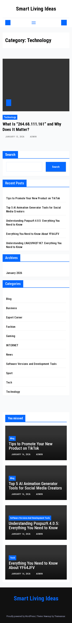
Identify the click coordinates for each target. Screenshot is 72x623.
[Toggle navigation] (34, 22)
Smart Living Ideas (36, 9)
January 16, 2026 (21, 454)
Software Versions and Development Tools (31, 364)
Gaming (10, 336)
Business (11, 308)
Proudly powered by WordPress (21, 616)
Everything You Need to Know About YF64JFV (32, 234)
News (9, 354)
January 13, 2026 (15, 136)
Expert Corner (14, 317)
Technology (10, 117)
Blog (9, 299)
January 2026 (14, 273)
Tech (9, 382)
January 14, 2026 (21, 534)
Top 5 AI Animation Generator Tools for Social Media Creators (35, 486)
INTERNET (12, 345)
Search (10, 154)
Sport (9, 373)
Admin (33, 136)
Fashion (10, 326)
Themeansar (59, 616)
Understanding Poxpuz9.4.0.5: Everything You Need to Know (34, 525)
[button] (58, 22)
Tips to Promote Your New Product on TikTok (33, 198)
